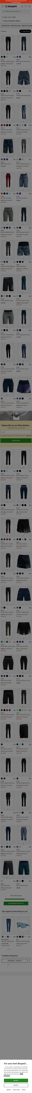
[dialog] (16, 1076)
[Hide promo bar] (30, 2)
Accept (16, 1080)
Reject (16, 1085)
